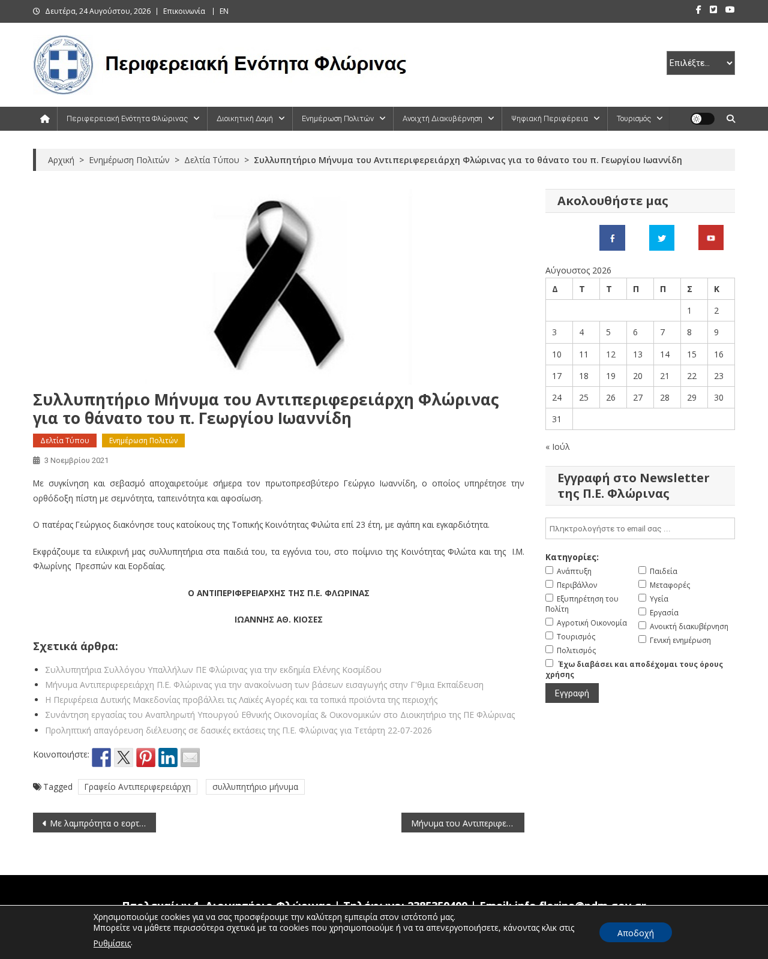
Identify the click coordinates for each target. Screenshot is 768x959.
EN (224, 11)
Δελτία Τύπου (64, 440)
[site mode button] (703, 119)
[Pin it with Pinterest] (145, 757)
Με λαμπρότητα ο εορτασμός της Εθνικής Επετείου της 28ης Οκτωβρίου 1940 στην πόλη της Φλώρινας (103, 823)
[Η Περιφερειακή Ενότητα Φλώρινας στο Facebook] (612, 236)
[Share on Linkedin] (168, 757)
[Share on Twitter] (123, 757)
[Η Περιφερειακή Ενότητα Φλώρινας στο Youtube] (711, 236)
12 (611, 354)
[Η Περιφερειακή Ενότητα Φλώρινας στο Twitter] (661, 236)
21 (665, 375)
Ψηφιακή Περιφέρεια (549, 118)
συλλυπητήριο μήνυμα (255, 786)
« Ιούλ (557, 446)
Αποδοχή (635, 933)
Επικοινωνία (184, 11)
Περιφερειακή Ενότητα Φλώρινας (127, 118)
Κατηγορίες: (572, 557)
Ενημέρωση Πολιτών (338, 118)
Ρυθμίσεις (112, 943)
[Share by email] (190, 757)
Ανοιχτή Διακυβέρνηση (442, 118)
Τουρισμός (634, 118)
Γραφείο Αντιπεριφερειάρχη (138, 786)
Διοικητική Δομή (245, 118)
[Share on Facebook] (101, 757)
